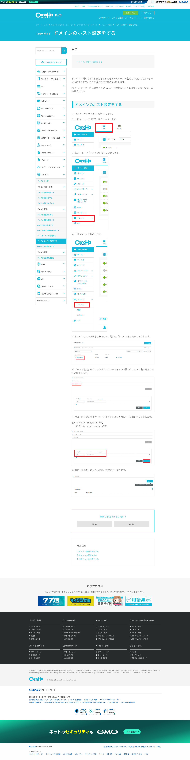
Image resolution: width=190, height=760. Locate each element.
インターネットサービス (36, 754)
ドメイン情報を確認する (89, 551)
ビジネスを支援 (67, 754)
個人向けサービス (136, 754)
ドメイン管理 (106, 24)
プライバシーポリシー (113, 673)
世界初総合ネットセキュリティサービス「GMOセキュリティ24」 (48, 700)
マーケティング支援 (91, 754)
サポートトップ (41, 24)
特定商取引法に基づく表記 (48, 673)
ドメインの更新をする (88, 555)
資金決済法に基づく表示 (66, 673)
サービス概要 (146, 673)
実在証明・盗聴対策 (35, 702)
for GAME (109, 6)
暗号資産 (126, 754)
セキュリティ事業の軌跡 (128, 702)
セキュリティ (78, 754)
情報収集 (109, 754)
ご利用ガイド (103, 17)
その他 (146, 754)
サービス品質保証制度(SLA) (84, 673)
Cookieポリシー (127, 673)
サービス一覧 (139, 6)
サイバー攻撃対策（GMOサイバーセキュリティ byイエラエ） (61, 702)
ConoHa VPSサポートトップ (62, 24)
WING (77, 6)
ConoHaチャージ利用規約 (63, 670)
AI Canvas (119, 6)
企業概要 (137, 673)
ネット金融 (118, 754)
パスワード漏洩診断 (76, 700)
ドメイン (94, 24)
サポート (150, 6)
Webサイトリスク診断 (90, 700)
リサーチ (101, 754)
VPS (83, 6)
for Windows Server (95, 6)
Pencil (128, 6)
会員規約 (32, 670)
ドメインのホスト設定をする (90, 61)
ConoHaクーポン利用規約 (82, 670)
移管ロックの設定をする (89, 559)
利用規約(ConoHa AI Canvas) (130, 670)
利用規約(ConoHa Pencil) (149, 670)
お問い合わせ (149, 17)
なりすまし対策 (113, 702)
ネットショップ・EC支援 (53, 754)
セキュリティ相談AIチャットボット (110, 700)
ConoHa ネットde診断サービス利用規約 (106, 670)
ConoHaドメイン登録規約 (45, 670)
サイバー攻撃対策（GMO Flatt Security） (94, 702)
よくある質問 (117, 17)
